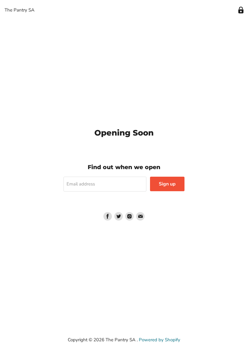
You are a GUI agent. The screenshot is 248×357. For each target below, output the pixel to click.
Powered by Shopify (159, 340)
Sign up (167, 184)
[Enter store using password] (240, 10)
